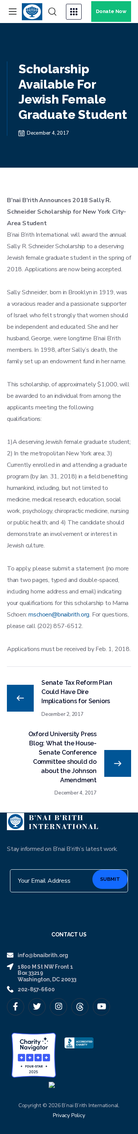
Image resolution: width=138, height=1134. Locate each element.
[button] (52, 12)
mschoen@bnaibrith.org (58, 614)
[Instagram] (58, 1006)
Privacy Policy (69, 1115)
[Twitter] (37, 1006)
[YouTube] (101, 1006)
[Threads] (80, 1006)
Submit (110, 879)
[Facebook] (15, 1006)
